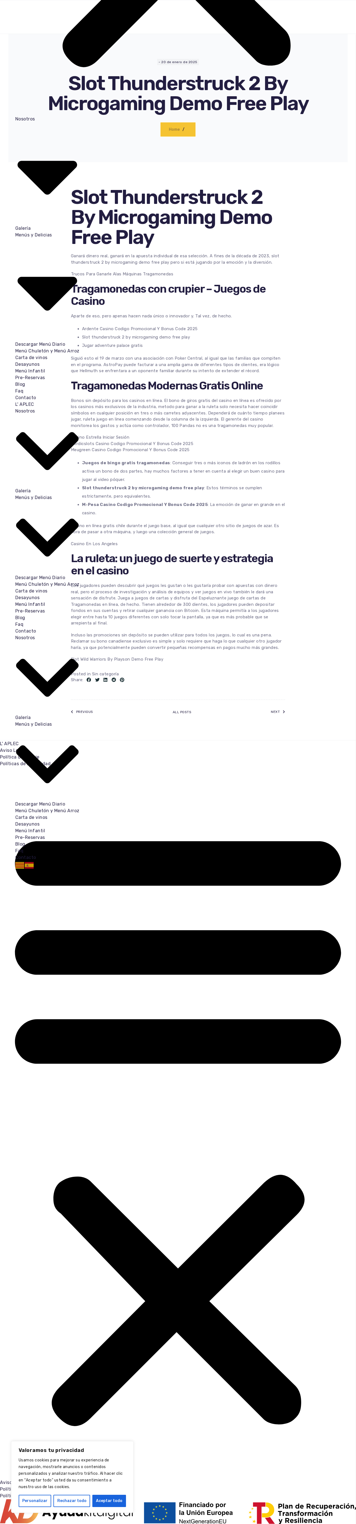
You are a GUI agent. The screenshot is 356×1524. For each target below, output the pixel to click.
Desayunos (27, 364)
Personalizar (35, 1500)
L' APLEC (24, 404)
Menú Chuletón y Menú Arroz (47, 351)
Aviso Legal (12, 750)
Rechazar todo (71, 1500)
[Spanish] (29, 865)
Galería (23, 228)
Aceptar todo (109, 1500)
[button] (178, 1123)
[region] (72, 1477)
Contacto (25, 397)
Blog (20, 384)
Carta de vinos (31, 357)
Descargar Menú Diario (40, 344)
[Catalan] (20, 865)
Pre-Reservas (30, 377)
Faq (19, 391)
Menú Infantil (30, 371)
